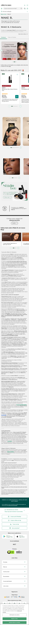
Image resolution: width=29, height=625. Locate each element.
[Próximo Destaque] (27, 50)
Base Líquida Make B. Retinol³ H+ (8, 381)
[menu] (1, 8)
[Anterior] (8, 148)
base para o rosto (12, 275)
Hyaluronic (13, 319)
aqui (10, 66)
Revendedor (6, 576)
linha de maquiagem (11, 261)
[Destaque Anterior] (2, 50)
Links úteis (5, 586)
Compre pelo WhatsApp (15, 516)
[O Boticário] (6, 5)
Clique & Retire (10, 451)
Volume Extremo (8, 315)
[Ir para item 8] (18, 147)
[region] (14, 614)
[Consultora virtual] (24, 8)
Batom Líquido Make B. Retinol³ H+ (9, 393)
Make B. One (13, 356)
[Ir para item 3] (14, 106)
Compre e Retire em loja (16, 520)
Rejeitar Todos (14, 618)
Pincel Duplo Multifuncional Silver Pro (10, 399)
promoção (3, 415)
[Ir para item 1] (12, 106)
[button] (17, 74)
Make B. (11, 372)
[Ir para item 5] (15, 147)
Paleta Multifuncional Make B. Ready (9, 335)
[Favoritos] (27, 5)
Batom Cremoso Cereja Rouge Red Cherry (10, 365)
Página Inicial (4, 14)
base (3, 432)
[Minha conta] (24, 5)
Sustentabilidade (7, 581)
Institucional (6, 571)
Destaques (3, 37)
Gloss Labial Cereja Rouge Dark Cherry (10, 368)
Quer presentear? (16, 528)
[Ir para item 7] (17, 147)
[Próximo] (20, 106)
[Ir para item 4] (14, 147)
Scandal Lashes (16, 315)
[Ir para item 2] (13, 106)
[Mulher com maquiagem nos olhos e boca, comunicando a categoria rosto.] (11, 166)
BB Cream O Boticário (8, 352)
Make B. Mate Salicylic (21, 261)
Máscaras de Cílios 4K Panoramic (14, 314)
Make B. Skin (4, 328)
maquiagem (19, 257)
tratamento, (4, 258)
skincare (25, 328)
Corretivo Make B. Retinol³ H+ (8, 388)
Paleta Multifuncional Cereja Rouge (9, 363)
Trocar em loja (16, 524)
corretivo (9, 441)
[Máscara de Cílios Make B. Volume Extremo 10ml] (10, 78)
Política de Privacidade (12, 505)
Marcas (5, 567)
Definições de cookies (14, 614)
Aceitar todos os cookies (14, 622)
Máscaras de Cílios (21, 310)
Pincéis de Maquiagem (21, 404)
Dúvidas (5, 562)
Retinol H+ (7, 319)
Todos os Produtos (12, 37)
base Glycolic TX (22, 319)
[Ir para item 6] (16, 147)
